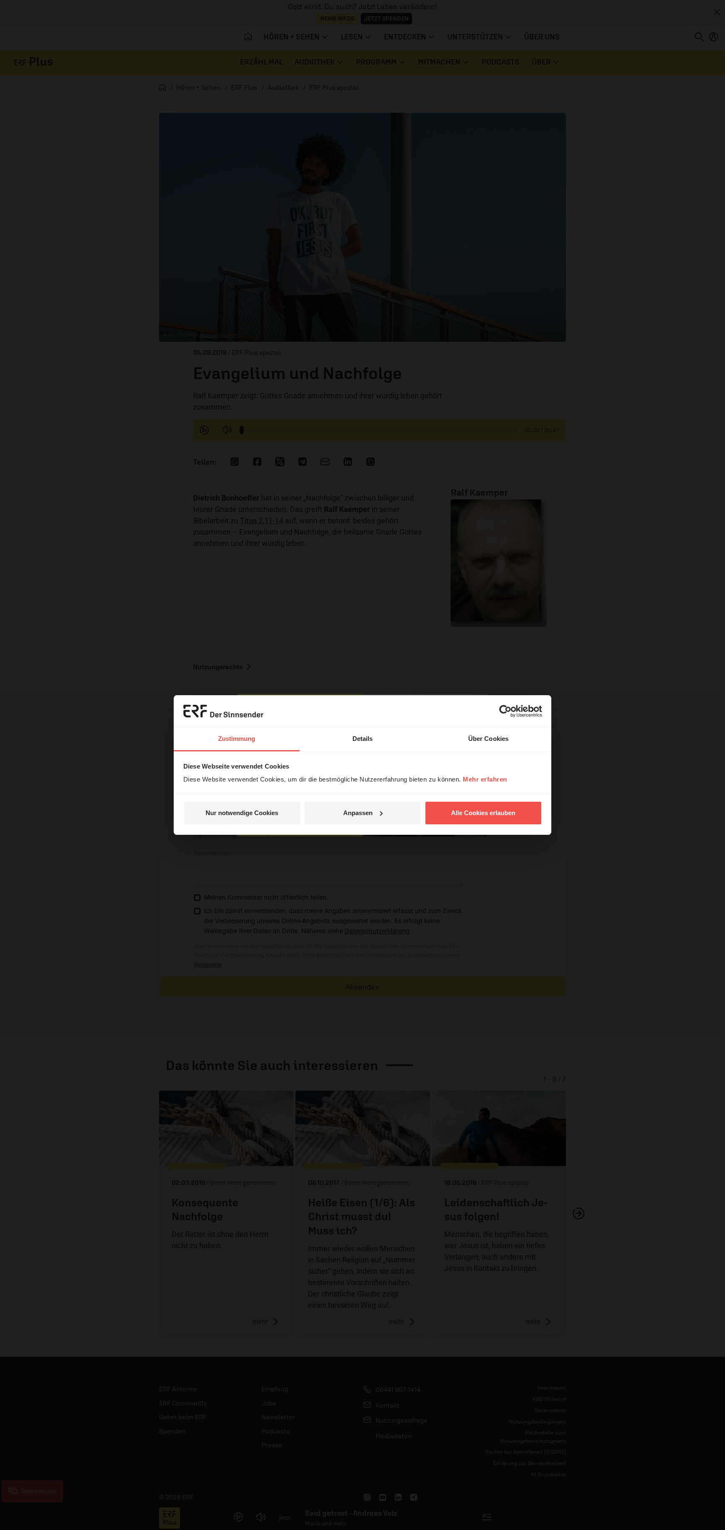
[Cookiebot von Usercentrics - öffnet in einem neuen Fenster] (505, 711)
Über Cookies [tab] (488, 738)
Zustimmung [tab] (237, 738)
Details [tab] (362, 738)
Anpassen (358, 812)
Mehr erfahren (485, 779)
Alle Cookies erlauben (483, 812)
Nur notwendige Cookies (242, 812)
